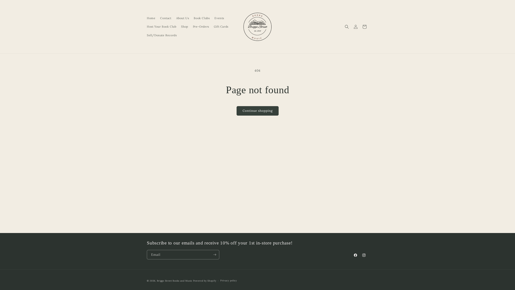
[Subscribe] (214, 254)
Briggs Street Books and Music (174, 280)
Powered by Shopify (204, 280)
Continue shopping (258, 111)
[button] (346, 26)
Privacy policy (228, 280)
